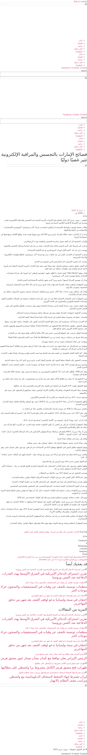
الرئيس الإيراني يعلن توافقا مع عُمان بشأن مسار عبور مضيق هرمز (44, 658)
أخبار (80, 40)
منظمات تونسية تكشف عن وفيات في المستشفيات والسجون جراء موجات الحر (44, 588)
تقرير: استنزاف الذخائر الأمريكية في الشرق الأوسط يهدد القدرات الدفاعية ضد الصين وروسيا (44, 575)
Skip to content (80, 1)
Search (84, 71)
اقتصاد (80, 43)
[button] (43, 540)
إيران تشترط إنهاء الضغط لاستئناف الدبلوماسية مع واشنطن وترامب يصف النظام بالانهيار (48, 678)
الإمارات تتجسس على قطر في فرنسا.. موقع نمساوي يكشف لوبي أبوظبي (51, 532)
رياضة (80, 46)
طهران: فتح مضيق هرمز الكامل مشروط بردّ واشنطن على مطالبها (44, 667)
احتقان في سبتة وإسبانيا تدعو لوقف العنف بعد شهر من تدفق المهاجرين (47, 601)
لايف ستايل (78, 49)
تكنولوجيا (79, 51)
